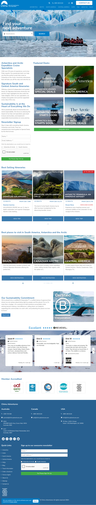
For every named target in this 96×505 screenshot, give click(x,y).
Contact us (84, 3)
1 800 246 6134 (58, 3)
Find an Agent (6, 475)
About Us (5, 478)
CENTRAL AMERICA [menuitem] (63, 7)
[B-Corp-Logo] (4, 493)
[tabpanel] (17, 196)
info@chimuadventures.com (71, 418)
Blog (3, 465)
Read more (5, 315)
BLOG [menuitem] (91, 7)
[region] (48, 350)
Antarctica (5, 450)
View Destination (17, 278)
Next (73, 283)
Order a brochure (7, 472)
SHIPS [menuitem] (73, 7)
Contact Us (5, 484)
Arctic (4, 453)
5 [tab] (51, 283)
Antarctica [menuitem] (34, 7)
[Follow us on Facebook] (7, 438)
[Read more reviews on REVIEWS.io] (60, 328)
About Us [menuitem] (84, 7)
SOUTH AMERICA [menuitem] (51, 7)
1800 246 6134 (37, 414)
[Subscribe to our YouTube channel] (18, 438)
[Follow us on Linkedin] (10, 438)
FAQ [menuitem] (78, 7)
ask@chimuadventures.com (41, 418)
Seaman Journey (8, 205)
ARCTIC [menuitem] (42, 7)
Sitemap (4, 481)
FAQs (4, 462)
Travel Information (7, 468)
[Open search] (48, 3)
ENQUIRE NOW (64, 129)
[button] (2, 350)
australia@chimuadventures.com (12, 418)
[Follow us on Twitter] (3, 438)
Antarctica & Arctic (9, 147)
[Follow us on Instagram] (14, 438)
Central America (7, 459)
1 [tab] (44, 283)
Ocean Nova (69, 205)
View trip (17, 219)
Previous (23, 283)
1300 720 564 (7, 414)
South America (23, 147)
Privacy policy (13, 502)
